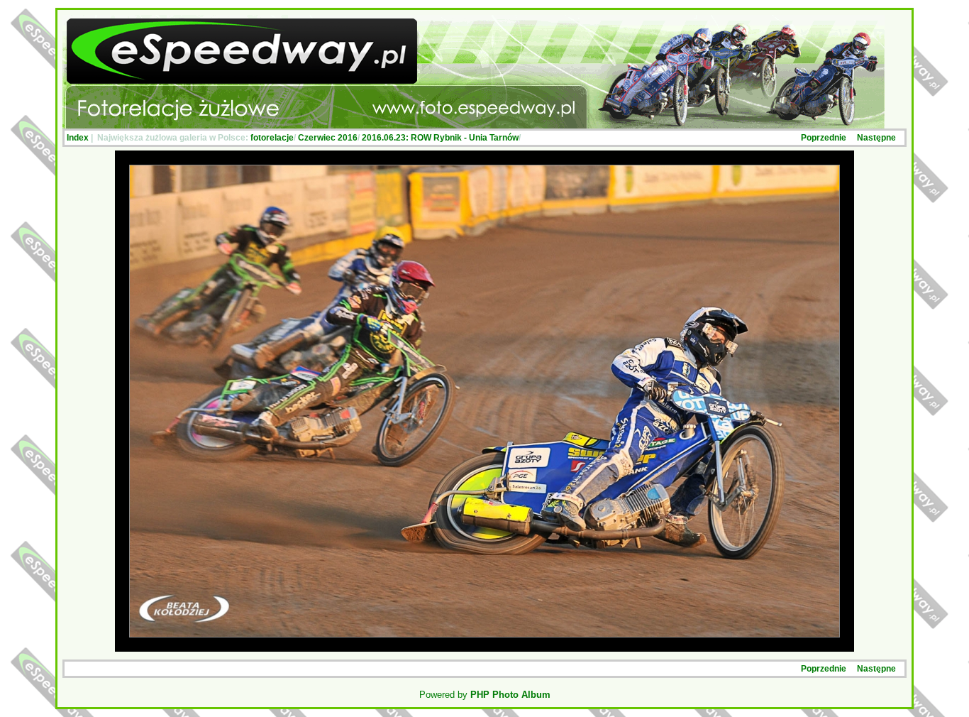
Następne (876, 138)
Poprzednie (823, 138)
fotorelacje (272, 138)
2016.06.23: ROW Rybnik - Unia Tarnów (440, 138)
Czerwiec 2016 (328, 138)
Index (78, 138)
